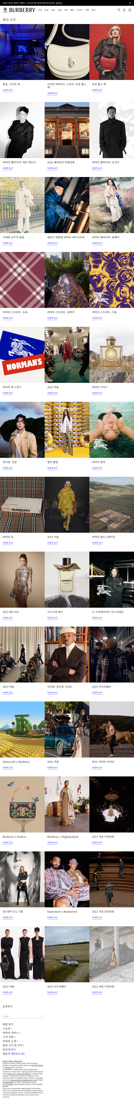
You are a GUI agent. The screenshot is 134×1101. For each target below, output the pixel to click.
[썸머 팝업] (67, 430)
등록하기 (59, 3)
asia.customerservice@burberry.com (23, 1080)
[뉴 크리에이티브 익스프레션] (111, 580)
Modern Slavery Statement (12, 1061)
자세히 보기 (8, 90)
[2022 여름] (22, 954)
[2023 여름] (22, 655)
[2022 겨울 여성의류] (111, 804)
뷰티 (93, 10)
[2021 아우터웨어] (67, 954)
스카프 (79, 10)
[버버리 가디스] (111, 355)
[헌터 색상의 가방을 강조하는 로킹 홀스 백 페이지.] (67, 52)
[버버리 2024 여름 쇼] (67, 355)
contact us (8, 1067)
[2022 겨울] (67, 729)
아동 (53, 10)
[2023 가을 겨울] (67, 505)
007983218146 (37, 1065)
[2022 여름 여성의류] (111, 954)
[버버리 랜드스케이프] (111, 505)
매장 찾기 (8, 1024)
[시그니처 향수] (67, 580)
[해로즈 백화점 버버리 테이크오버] (67, 205)
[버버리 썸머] (111, 430)
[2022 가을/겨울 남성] (111, 879)
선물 (60, 10)
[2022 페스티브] (22, 580)
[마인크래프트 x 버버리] (22, 729)
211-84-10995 (8, 1084)
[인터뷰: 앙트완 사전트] (67, 655)
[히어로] (111, 729)
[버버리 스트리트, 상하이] (67, 280)
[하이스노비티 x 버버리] (67, 804)
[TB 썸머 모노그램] (22, 879)
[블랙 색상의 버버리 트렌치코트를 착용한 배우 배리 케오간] (22, 130)
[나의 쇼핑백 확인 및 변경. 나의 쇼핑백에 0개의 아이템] (129, 10)
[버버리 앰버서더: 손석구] (111, 130)
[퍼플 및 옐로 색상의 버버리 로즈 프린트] (111, 280)
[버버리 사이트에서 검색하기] (119, 10)
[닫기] (130, 3)
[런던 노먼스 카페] (22, 355)
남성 (46, 10)
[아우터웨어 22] (111, 655)
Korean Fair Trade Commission (18, 1074)
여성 (40, 10)
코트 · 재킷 (69, 10)
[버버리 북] (22, 505)
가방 (87, 10)
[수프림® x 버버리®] (67, 879)
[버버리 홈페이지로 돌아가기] (22, 10)
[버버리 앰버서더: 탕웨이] (111, 205)
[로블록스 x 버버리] (22, 804)
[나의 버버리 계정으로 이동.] (124, 10)
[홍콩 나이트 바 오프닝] (22, 52)
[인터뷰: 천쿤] (22, 430)
